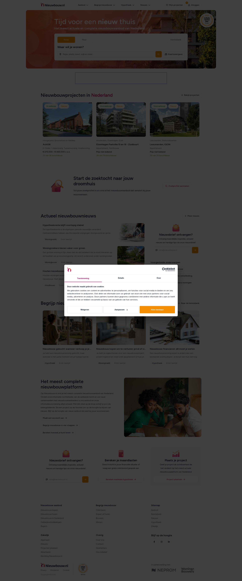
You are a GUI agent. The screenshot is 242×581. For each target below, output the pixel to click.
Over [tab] (159, 278)
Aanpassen (120, 310)
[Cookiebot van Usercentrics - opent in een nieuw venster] (164, 269)
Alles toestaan (157, 310)
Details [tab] (121, 278)
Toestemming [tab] (83, 278)
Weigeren (85, 310)
